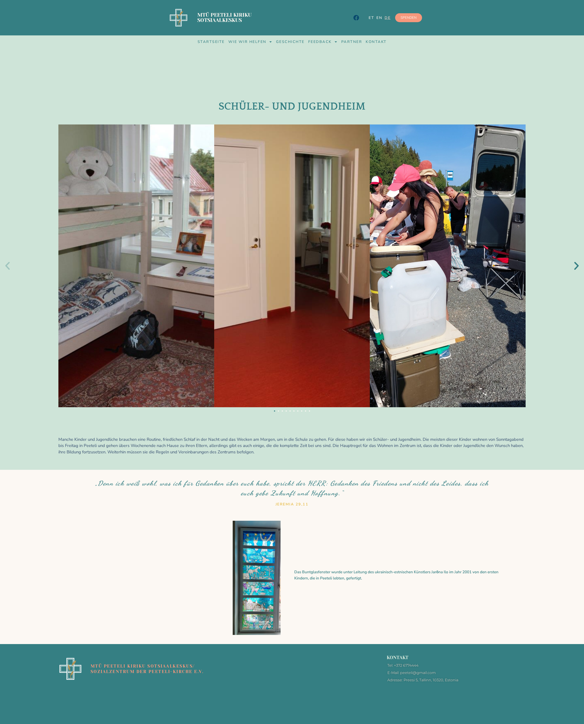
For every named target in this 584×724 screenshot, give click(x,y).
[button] (7, 266)
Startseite (211, 41)
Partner (351, 41)
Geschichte (290, 41)
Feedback (320, 41)
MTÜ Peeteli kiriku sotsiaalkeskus (224, 17)
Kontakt (376, 41)
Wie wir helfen (247, 41)
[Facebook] (356, 18)
